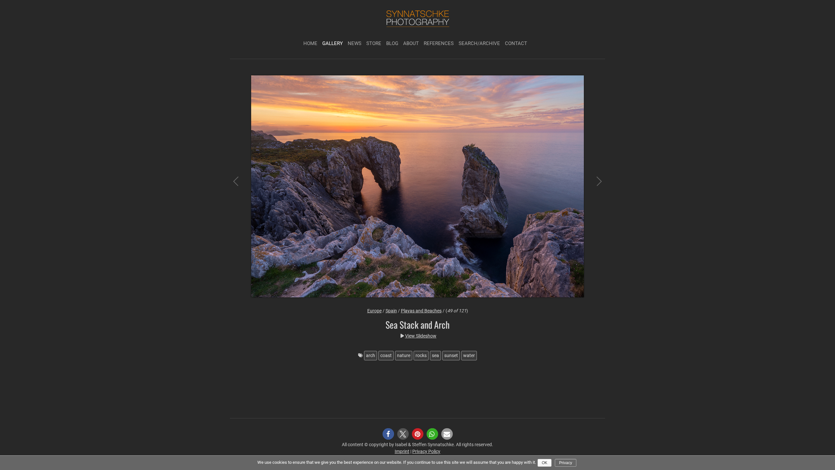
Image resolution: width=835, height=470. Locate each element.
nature (403, 355)
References (439, 43)
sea (435, 355)
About (411, 43)
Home (310, 43)
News (354, 43)
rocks (421, 355)
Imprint (402, 451)
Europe (374, 310)
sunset (451, 355)
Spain (391, 310)
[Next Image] (593, 187)
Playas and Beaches (421, 310)
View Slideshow (420, 335)
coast (386, 355)
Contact (516, 43)
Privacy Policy (426, 451)
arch (370, 355)
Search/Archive (479, 43)
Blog (392, 43)
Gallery (332, 43)
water (469, 355)
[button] (388, 434)
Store (373, 43)
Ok (544, 463)
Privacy (565, 463)
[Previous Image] (241, 187)
